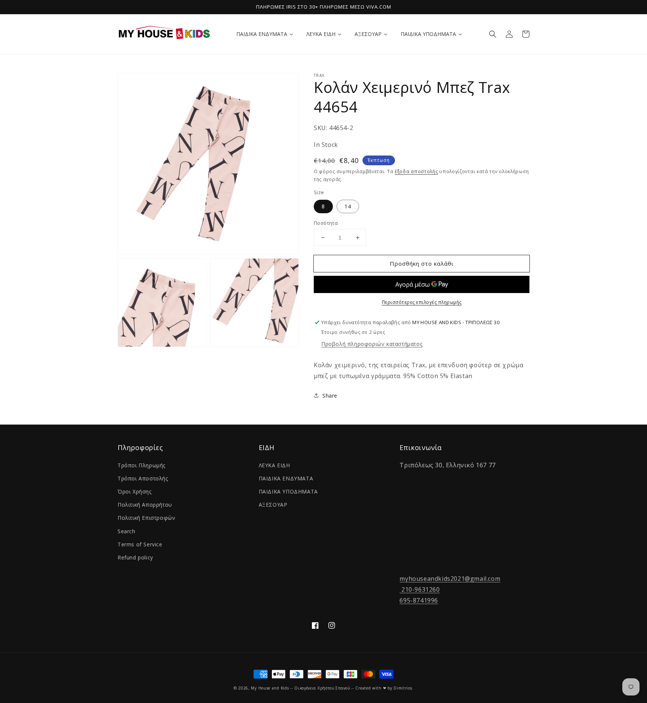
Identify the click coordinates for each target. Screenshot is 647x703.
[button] (493, 34)
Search (127, 531)
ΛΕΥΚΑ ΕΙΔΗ (274, 465)
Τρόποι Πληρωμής (141, 465)
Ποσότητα (326, 223)
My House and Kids (270, 688)
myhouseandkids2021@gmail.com (450, 578)
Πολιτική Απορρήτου (145, 504)
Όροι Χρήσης (135, 491)
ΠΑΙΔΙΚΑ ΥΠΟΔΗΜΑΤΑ (288, 491)
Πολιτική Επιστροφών (146, 517)
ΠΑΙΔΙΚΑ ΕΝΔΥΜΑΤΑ (286, 478)
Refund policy (135, 557)
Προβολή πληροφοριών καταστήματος (371, 343)
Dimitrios (403, 688)
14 (347, 206)
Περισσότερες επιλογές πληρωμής (422, 302)
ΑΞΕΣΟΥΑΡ (273, 504)
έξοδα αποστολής (416, 171)
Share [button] (329, 395)
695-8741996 (419, 600)
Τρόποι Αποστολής (143, 478)
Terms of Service (140, 544)
